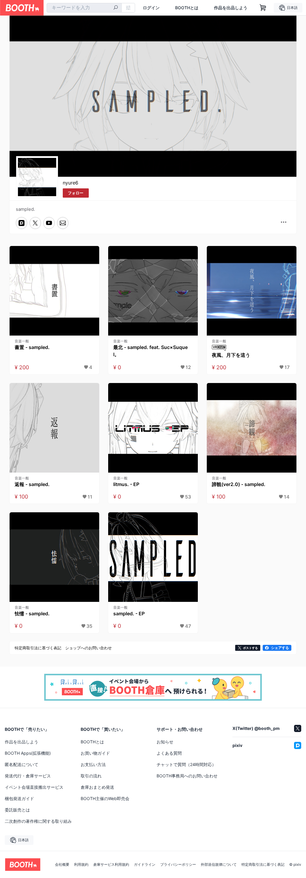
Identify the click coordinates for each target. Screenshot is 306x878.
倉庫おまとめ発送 (97, 787)
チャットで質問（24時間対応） (186, 764)
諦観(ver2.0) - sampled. (238, 484)
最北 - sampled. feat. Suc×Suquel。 (150, 350)
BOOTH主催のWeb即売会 (105, 798)
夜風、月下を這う (231, 355)
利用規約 (81, 864)
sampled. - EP (129, 613)
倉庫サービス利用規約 (111, 864)
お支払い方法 (93, 764)
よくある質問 (169, 753)
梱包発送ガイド (19, 798)
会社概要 (62, 864)
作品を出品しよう (230, 8)
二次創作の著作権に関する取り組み (38, 821)
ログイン (151, 8)
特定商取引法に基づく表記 (262, 864)
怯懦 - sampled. (32, 613)
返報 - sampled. (32, 484)
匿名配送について (21, 764)
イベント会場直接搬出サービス (34, 787)
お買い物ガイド (95, 753)
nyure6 (70, 183)
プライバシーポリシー (178, 864)
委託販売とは (17, 809)
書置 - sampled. (32, 347)
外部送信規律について (219, 864)
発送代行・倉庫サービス (28, 775)
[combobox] (84, 8)
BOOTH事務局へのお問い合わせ (187, 775)
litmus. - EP (126, 484)
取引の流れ (91, 775)
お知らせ (165, 741)
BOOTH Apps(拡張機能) (28, 753)
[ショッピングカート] (263, 8)
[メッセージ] (62, 223)
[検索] (115, 8)
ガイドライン (144, 864)
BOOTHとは (186, 8)
